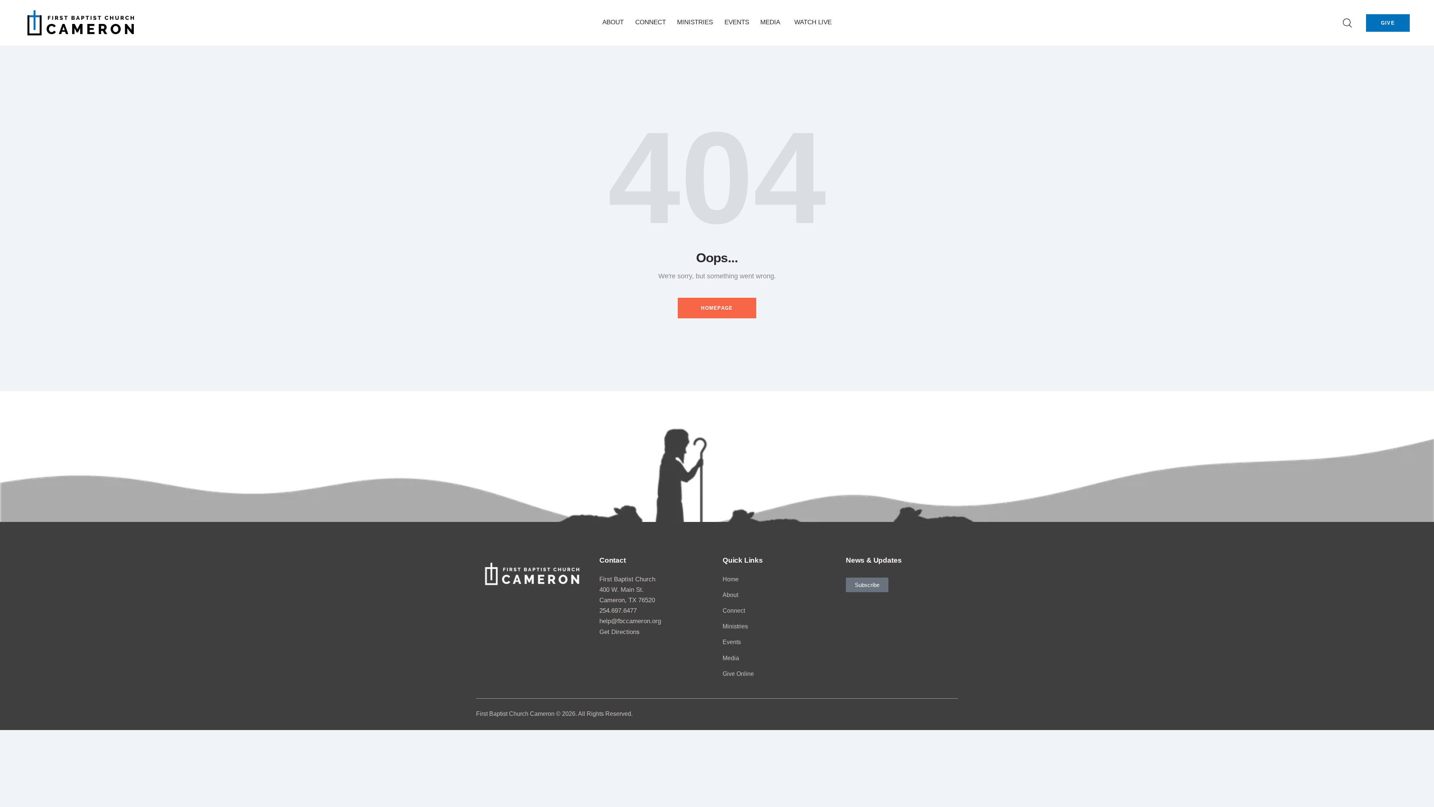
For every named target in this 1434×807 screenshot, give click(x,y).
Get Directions (619, 632)
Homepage (717, 308)
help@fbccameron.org (630, 621)
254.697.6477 (618, 610)
